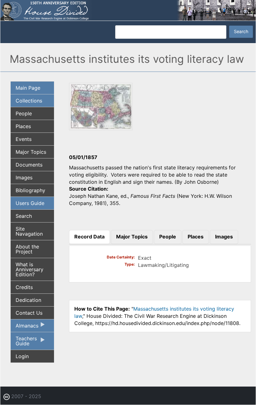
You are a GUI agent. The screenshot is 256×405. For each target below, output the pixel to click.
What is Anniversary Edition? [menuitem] (29, 269)
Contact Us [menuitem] (29, 313)
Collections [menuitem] (29, 101)
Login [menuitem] (22, 356)
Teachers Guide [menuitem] (24, 342)
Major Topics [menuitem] (31, 152)
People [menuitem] (24, 113)
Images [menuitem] (24, 177)
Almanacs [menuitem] (24, 327)
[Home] (128, 10)
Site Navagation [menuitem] (29, 231)
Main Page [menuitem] (28, 88)
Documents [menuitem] (29, 165)
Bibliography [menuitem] (30, 190)
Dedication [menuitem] (28, 300)
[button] (101, 128)
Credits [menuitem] (24, 287)
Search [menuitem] (24, 216)
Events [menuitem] (24, 139)
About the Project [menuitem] (27, 249)
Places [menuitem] (23, 126)
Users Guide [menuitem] (30, 203)
